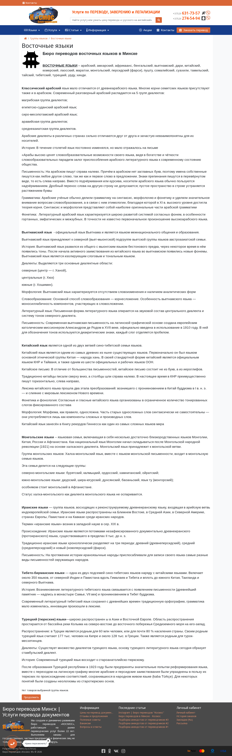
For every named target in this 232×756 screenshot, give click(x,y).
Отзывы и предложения (94, 716)
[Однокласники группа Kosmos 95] (109, 751)
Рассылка (181, 723)
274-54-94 (187, 18)
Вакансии (85, 723)
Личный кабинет (185, 712)
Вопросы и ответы (91, 726)
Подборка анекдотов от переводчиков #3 (143, 719)
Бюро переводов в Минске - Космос (140, 716)
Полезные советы (90, 719)
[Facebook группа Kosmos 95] (103, 751)
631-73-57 (187, 12)
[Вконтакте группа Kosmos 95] (116, 751)
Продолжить (31, 697)
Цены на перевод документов (97, 712)
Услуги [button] (53, 30)
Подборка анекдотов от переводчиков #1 (143, 726)
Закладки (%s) (184, 719)
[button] (73, 30)
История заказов (186, 716)
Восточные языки (61, 38)
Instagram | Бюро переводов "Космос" (141, 712)
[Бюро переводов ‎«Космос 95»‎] (43, 15)
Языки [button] (33, 30)
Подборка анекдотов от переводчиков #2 (143, 723)
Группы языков (39, 38)
